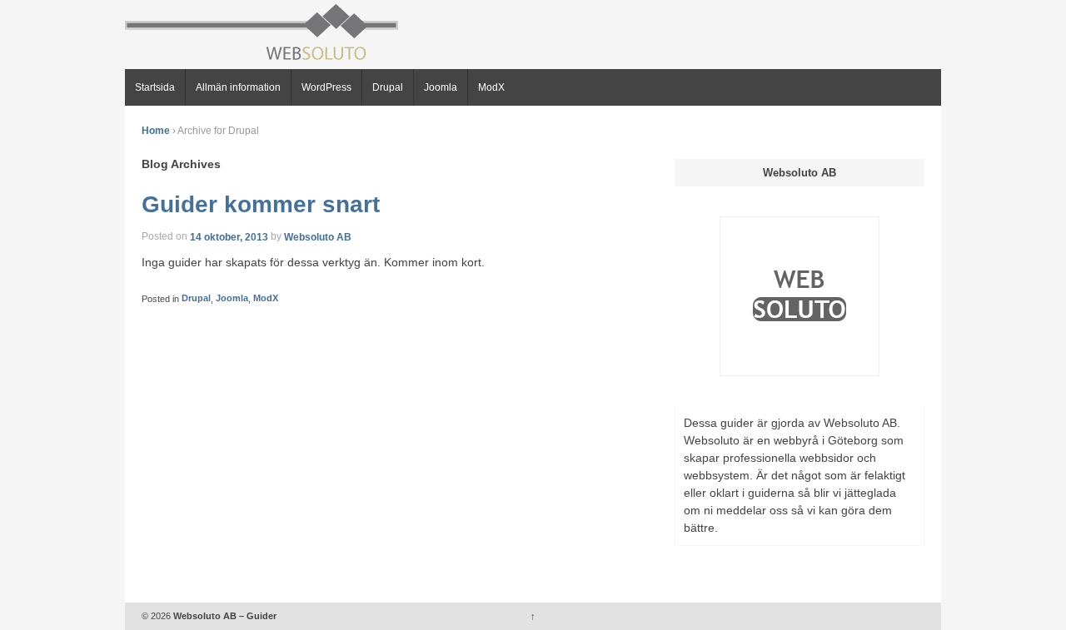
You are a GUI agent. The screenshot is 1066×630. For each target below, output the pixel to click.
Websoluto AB (317, 236)
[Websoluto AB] (799, 296)
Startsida (155, 87)
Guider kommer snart (261, 204)
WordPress (326, 87)
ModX (491, 87)
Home (156, 130)
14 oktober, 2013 (229, 236)
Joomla (440, 87)
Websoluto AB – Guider (223, 616)
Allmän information (238, 87)
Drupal (387, 87)
